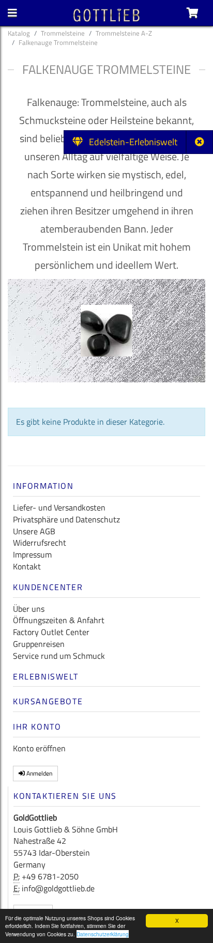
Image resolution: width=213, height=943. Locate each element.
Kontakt (27, 566)
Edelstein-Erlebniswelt (130, 142)
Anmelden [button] (38, 773)
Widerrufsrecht (39, 542)
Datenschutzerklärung (103, 934)
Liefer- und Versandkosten (59, 507)
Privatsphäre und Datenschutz (66, 519)
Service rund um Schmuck (59, 656)
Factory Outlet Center (51, 632)
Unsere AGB (34, 531)
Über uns (28, 608)
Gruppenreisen (39, 644)
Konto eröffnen (39, 748)
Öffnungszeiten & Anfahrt (58, 620)
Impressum (32, 554)
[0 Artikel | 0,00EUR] (192, 13)
